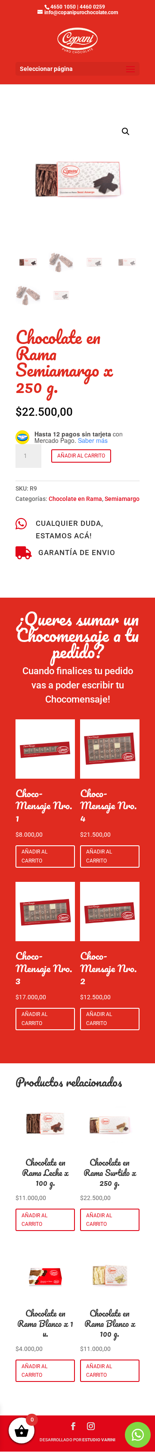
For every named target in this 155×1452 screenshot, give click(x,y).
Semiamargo (122, 498)
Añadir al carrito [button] (34, 856)
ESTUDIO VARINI (98, 1439)
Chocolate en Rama (75, 498)
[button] (125, 131)
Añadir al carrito (81, 456)
